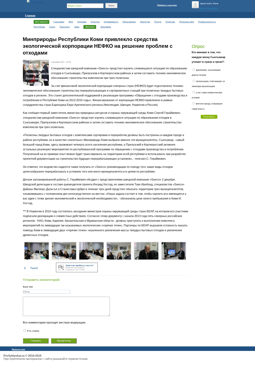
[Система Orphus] (77, 271)
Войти (202, 8)
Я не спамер (32, 331)
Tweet (34, 268)
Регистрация (212, 8)
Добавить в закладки (167, 5)
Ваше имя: (28, 287)
